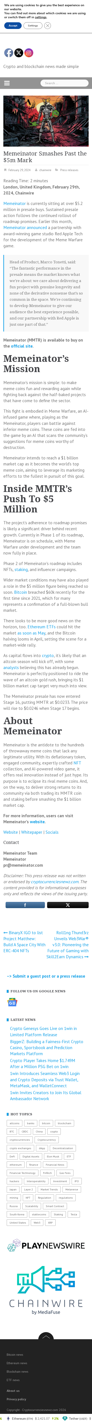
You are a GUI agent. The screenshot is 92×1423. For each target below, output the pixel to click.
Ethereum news (17, 1363)
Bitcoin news (15, 1355)
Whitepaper (31, 832)
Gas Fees (65, 1173)
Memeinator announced (25, 227)
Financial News (55, 1164)
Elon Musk (53, 1156)
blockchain (64, 1123)
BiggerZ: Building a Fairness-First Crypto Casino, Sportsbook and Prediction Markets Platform (46, 1047)
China (39, 1131)
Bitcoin (20, 592)
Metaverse (71, 1189)
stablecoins (39, 1214)
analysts (11, 667)
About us (13, 1391)
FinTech (47, 1173)
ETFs (51, 626)
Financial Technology (23, 1173)
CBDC (25, 1131)
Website (10, 832)
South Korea (17, 1214)
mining (14, 1197)
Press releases (69, 170)
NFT (77, 763)
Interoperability (36, 1181)
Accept (13, 25)
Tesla (74, 1214)
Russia (14, 1206)
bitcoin (46, 1123)
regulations (66, 1197)
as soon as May (31, 633)
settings (40, 17)
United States (18, 1222)
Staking (58, 1214)
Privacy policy (16, 1399)
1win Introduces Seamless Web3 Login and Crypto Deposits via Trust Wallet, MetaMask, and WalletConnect (45, 1079)
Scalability (31, 1206)
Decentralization (63, 1148)
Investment (60, 1181)
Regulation (44, 1197)
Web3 (37, 1222)
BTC (12, 1131)
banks (30, 1123)
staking (21, 569)
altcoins (14, 1123)
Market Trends (49, 1189)
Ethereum (36, 626)
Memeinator (14, 203)
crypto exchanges (20, 1148)
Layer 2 (28, 1189)
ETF (69, 1156)
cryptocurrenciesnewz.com (54, 881)
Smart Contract (55, 1206)
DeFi (12, 1156)
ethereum (16, 1164)
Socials (52, 832)
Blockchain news (17, 1372)
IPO (77, 1181)
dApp (42, 1148)
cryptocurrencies (20, 1139)
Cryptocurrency (47, 1139)
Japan (13, 1189)
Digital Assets (31, 1156)
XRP (50, 1222)
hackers (14, 1181)
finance (33, 1164)
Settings (33, 25)
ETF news (13, 1380)
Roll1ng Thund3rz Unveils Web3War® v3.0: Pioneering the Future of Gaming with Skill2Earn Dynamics (67, 945)
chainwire (45, 170)
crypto (48, 655)
